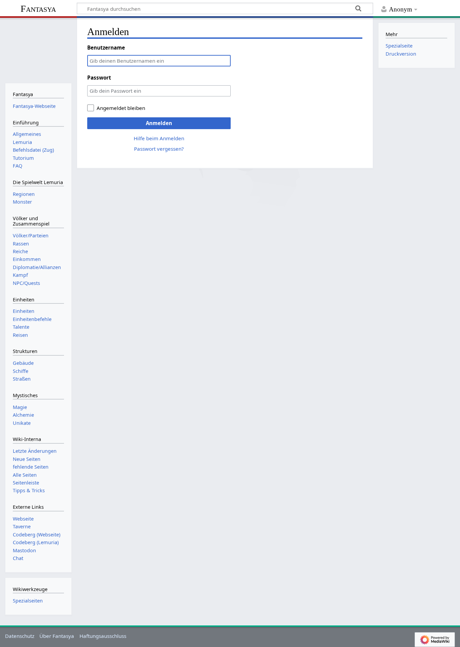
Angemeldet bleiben (121, 108)
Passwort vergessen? (159, 148)
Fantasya (38, 8)
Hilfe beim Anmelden (159, 138)
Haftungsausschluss (102, 636)
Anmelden (159, 123)
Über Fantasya (56, 636)
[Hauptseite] (38, 50)
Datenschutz (19, 636)
